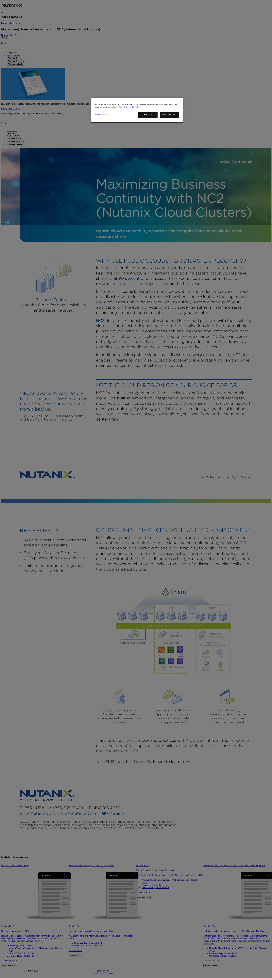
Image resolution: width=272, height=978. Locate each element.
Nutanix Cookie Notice (131, 107)
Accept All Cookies (169, 114)
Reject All (148, 114)
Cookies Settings (101, 114)
